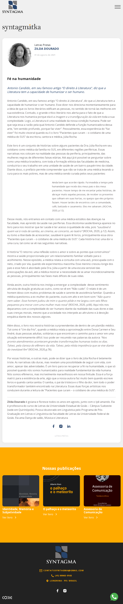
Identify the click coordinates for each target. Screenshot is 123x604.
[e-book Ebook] (20, 490)
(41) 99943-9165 (63, 575)
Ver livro (7, 517)
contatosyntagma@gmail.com (63, 570)
